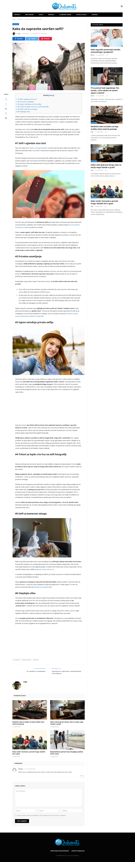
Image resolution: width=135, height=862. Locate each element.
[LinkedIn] (6, 108)
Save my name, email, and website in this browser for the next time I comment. (41, 815)
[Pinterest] (6, 113)
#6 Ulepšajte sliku (23, 112)
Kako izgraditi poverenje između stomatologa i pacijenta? (105, 50)
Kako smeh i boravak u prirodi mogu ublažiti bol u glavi (28, 753)
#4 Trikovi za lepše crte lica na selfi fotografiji (32, 107)
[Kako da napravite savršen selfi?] (48, 66)
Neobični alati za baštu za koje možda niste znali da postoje (28, 723)
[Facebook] (6, 99)
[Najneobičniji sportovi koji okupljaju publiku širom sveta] (67, 739)
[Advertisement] (48, 408)
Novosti (17, 14)
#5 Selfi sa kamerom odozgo (26, 109)
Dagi (19, 33)
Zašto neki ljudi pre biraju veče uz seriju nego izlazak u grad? (66, 723)
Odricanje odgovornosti (59, 851)
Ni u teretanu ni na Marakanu (36, 671)
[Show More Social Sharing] (54, 38)
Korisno (51, 14)
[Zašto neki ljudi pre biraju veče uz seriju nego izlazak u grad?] (67, 710)
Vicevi (41, 14)
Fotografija (16, 660)
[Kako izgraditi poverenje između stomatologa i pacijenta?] (107, 38)
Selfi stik (35, 660)
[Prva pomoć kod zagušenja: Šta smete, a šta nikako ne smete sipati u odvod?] (107, 76)
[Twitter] (6, 104)
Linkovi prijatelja (77, 851)
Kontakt (95, 14)
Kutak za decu (81, 14)
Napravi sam (95, 84)
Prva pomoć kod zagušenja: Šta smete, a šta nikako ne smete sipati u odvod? (105, 90)
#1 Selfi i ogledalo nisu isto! (26, 99)
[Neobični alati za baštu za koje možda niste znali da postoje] (29, 710)
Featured (15, 24)
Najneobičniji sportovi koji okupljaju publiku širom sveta (66, 753)
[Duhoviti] (44, 6)
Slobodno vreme (65, 14)
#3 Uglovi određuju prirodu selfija (28, 104)
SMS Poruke (29, 14)
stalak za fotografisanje (43, 587)
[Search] (121, 6)
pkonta (92, 55)
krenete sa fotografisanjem (37, 148)
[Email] (6, 118)
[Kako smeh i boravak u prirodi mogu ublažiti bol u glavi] (29, 739)
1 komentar (35, 33)
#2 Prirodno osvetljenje (25, 102)
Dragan (20, 769)
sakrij (51, 95)
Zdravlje (93, 45)
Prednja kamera (26, 660)
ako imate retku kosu (46, 569)
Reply (82, 775)
